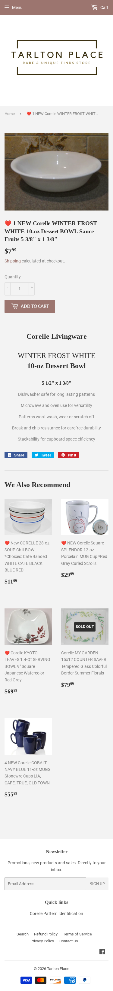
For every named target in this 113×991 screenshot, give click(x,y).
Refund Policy (46, 934)
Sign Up (97, 884)
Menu (17, 7)
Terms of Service (77, 934)
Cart (103, 7)
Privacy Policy (42, 941)
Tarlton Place (58, 968)
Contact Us (68, 941)
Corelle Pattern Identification (56, 913)
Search (23, 934)
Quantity (13, 276)
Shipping (13, 261)
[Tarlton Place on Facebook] (102, 952)
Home (10, 113)
